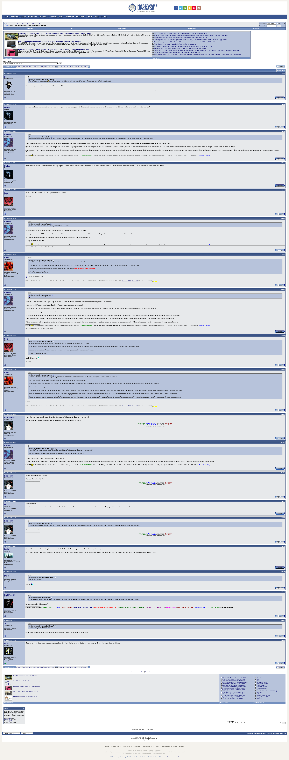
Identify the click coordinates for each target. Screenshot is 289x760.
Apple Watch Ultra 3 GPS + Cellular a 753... (234, 692)
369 (24, 66)
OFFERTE (104, 17)
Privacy (124, 757)
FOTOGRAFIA (43, 17)
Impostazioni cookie (173, 757)
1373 (71, 66)
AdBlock (136, 757)
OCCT (258, 680)
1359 (38, 66)
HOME (7, 17)
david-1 (7, 257)
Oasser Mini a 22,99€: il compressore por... (234, 689)
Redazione (143, 757)
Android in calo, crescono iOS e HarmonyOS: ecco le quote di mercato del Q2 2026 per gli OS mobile (185, 42)
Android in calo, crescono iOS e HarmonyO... (234, 683)
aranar (7, 504)
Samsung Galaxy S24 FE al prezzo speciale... (235, 682)
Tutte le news (156, 58)
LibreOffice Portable (262, 682)
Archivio (269, 733)
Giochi (24, 23)
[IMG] (10, 721)
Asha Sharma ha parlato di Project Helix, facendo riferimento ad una (175, 44)
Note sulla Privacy (278, 733)
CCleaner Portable (262, 686)
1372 (67, 66)
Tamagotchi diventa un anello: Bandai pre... (234, 680)
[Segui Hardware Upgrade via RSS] (190, 8)
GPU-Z (259, 679)
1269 (30, 66)
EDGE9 (61, 17)
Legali (119, 757)
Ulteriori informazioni (179, 752)
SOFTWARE (53, 17)
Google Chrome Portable (263, 695)
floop (6, 193)
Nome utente (262, 23)
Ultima (85, 66)
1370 (60, 66)
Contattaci (250, 733)
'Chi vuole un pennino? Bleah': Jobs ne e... (233, 698)
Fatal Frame (9, 417)
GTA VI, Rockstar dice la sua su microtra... (234, 691)
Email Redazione (153, 757)
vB (10, 718)
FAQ (72, 28)
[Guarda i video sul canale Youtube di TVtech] (194, 8)
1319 (34, 66)
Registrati (30, 28)
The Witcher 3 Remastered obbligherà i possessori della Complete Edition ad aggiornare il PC (183, 46)
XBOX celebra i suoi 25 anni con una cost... (234, 695)
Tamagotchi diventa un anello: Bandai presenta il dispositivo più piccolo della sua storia (180, 37)
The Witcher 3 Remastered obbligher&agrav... (234, 686)
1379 (75, 66)
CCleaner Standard (262, 688)
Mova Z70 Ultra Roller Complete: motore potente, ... (27, 681)
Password (262, 26)
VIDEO (175, 746)
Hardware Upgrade (260, 733)
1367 (49, 66)
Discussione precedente (137, 671)
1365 (41, 66)
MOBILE (23, 17)
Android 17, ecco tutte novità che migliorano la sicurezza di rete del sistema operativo (180, 48)
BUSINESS (156, 746)
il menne (7, 134)
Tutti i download (259, 702)
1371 (64, 66)
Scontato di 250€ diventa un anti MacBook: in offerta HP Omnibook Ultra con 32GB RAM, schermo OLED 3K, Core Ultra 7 (191, 35)
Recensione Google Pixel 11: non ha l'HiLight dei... (26, 686)
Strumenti (280, 70)
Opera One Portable (262, 683)
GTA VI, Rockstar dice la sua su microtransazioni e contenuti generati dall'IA (177, 52)
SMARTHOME (80, 17)
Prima (18, 66)
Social (164, 757)
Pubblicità (130, 757)
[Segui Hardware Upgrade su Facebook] (176, 8)
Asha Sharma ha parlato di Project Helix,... (233, 685)
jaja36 (6, 549)
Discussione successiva (151, 671)
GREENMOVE (70, 17)
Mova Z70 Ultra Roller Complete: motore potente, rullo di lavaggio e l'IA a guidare (49, 41)
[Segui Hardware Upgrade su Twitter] (181, 8)
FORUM (89, 17)
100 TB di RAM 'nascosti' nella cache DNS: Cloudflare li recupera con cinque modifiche (180, 33)
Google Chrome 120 (262, 697)
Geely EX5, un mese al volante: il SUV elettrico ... (26, 675)
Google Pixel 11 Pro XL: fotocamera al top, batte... (26, 691)
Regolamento (122, 28)
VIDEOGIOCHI (32, 17)
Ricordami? (282, 23)
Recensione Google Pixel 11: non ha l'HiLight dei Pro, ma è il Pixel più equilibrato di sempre (53, 49)
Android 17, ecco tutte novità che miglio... (233, 688)
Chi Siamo (113, 757)
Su (285, 733)
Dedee (7, 107)
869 (27, 66)
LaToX (6, 643)
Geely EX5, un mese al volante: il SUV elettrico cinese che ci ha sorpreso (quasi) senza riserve (54, 33)
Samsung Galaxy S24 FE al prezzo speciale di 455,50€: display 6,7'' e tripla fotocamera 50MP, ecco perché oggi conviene (191, 40)
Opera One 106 (261, 685)
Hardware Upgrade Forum (13, 23)
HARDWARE (15, 17)
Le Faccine (7, 719)
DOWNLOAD (146, 746)
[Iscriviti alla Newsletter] (185, 8)
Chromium (259, 677)
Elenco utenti (192, 28)
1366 (45, 66)
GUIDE (97, 17)
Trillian (258, 694)
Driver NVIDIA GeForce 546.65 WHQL (267, 691)
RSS (160, 757)
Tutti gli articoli (8, 58)
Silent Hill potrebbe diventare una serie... (233, 694)
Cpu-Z (258, 689)
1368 (52, 66)
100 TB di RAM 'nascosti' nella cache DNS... (234, 677)
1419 (79, 66)
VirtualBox (259, 698)
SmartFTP (259, 692)
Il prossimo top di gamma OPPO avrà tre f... (234, 697)
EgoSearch (256, 28)
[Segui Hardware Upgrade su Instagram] (199, 8)
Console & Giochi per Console (35, 23)
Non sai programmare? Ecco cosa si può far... (25, 696)
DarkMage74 (9, 595)
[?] (5, 77)
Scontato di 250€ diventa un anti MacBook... (234, 679)
